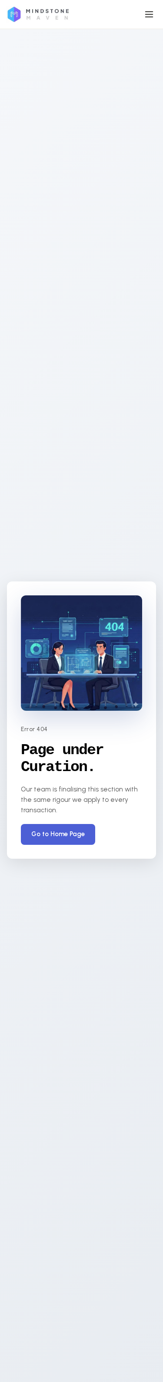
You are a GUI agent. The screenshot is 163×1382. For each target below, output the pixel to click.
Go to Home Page (58, 834)
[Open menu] (149, 14)
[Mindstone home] (38, 14)
